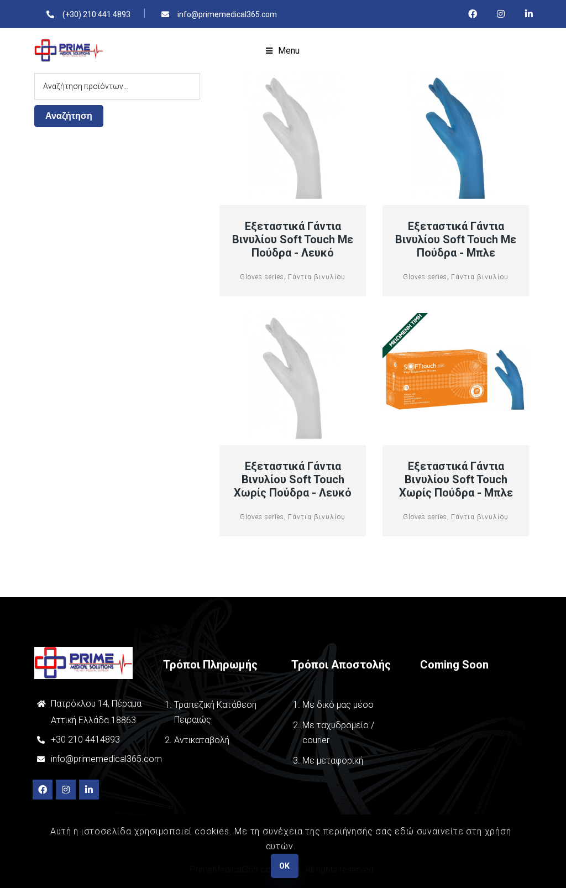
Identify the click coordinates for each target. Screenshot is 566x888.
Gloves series (262, 277)
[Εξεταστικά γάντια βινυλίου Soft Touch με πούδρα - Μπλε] (456, 139)
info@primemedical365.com (106, 759)
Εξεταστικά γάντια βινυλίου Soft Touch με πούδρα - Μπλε (455, 239)
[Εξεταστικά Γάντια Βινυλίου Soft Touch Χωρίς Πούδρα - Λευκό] (292, 379)
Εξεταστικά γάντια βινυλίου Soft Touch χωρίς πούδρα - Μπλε (456, 479)
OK (284, 865)
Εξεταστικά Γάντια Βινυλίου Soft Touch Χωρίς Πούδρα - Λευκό (293, 479)
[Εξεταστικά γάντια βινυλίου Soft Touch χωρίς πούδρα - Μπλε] (456, 379)
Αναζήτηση (68, 116)
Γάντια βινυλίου (316, 277)
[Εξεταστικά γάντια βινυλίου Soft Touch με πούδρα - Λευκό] (292, 139)
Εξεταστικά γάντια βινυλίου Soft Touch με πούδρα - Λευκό (292, 239)
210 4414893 (93, 739)
